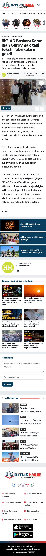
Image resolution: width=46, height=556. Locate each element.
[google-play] (23, 535)
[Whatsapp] (32, 485)
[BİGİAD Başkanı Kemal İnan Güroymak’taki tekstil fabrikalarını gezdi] (23, 92)
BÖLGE (5, 13)
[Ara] (38, 5)
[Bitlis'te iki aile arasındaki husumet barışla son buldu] (12, 336)
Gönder (7, 384)
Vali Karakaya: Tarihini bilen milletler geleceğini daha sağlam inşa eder (31, 434)
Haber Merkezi (23, 266)
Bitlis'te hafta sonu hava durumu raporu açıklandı (33, 300)
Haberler (5, 36)
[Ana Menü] (42, 5)
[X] (19, 485)
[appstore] (23, 528)
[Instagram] (23, 485)
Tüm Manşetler (33, 511)
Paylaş (7, 108)
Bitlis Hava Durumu (34, 494)
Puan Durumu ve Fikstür (9, 512)
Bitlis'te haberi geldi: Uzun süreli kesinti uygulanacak (33, 324)
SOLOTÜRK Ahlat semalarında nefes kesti (31, 422)
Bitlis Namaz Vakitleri (13, 502)
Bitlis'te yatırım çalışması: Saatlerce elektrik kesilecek (10, 324)
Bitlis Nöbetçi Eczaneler (8, 495)
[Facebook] (14, 485)
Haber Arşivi (32, 520)
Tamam (31, 553)
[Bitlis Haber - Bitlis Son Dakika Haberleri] (18, 5)
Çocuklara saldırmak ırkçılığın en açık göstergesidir (31, 410)
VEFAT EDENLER (27, 13)
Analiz (23, 405)
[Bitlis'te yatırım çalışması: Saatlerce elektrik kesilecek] (12, 314)
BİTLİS (14, 13)
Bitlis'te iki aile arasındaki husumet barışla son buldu (10, 346)
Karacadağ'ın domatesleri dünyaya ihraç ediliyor (29, 459)
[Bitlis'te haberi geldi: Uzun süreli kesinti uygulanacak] (34, 314)
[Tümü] (43, 398)
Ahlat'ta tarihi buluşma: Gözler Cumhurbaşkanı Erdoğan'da (29, 447)
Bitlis (23, 417)
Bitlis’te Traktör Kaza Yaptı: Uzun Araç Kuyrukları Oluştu (33, 346)
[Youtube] (27, 485)
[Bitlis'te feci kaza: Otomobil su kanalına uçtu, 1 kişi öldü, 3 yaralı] (12, 291)
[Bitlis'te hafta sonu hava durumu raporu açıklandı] (34, 291)
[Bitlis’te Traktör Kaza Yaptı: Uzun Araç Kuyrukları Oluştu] (34, 336)
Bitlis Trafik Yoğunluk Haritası (33, 503)
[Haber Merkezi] (8, 267)
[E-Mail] (18, 271)
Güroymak (17, 36)
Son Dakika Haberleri (12, 520)
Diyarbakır (25, 453)
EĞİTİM (41, 13)
